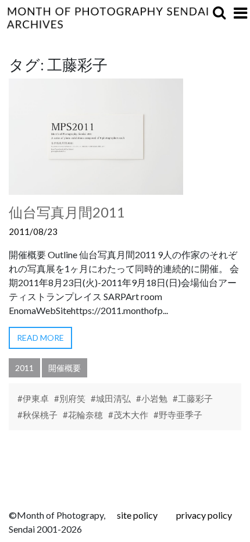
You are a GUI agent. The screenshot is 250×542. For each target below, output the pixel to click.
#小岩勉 (151, 398)
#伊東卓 (33, 398)
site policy (137, 514)
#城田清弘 (111, 398)
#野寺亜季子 (177, 414)
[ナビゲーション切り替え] (240, 13)
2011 (24, 368)
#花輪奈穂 (83, 414)
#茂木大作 (128, 414)
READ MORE (40, 338)
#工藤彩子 (193, 398)
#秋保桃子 (37, 414)
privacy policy (204, 514)
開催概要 (64, 368)
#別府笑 (69, 398)
